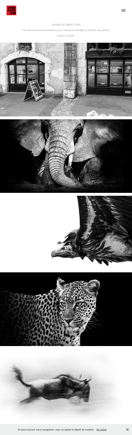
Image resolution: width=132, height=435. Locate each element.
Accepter (101, 429)
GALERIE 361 (58, 24)
